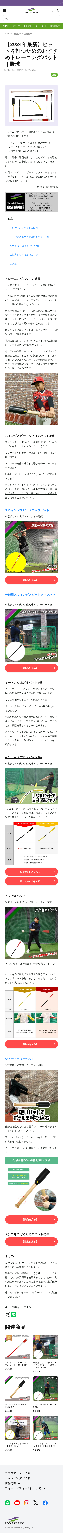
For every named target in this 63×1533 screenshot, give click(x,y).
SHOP (6, 26)
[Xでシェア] (8, 1316)
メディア (16, 26)
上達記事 (27, 26)
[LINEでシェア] (13, 1316)
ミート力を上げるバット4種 (24, 245)
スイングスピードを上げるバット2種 (29, 236)
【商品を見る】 (30, 580)
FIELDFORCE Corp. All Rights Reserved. (25, 1528)
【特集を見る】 (30, 1241)
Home (8, 34)
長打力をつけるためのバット (25, 254)
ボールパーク (41, 26)
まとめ (13, 263)
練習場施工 (55, 26)
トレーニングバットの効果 (24, 227)
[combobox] (31, 18)
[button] (4, 10)
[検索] (6, 18)
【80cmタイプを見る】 (30, 881)
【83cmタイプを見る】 (30, 871)
